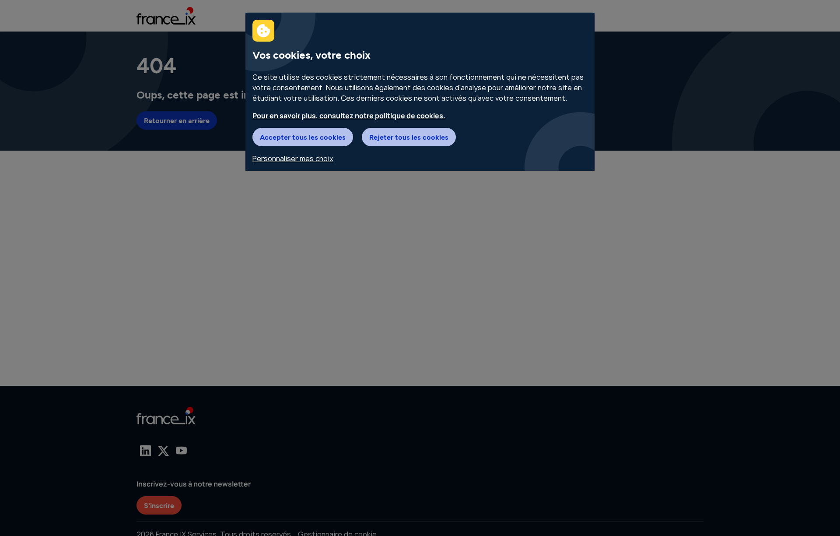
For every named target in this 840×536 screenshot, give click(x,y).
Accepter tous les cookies (303, 137)
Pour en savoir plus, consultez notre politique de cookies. (348, 115)
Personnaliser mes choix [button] (292, 158)
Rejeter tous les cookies (408, 137)
